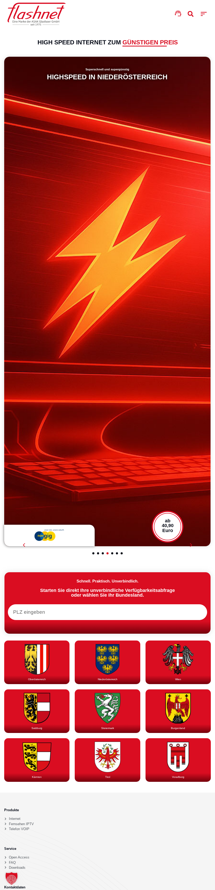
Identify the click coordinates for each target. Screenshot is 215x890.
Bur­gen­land (178, 728)
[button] (203, 14)
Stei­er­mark (107, 728)
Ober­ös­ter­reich (37, 679)
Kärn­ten (37, 777)
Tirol (107, 777)
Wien (178, 679)
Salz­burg (36, 728)
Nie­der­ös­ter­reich (107, 679)
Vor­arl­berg (178, 777)
